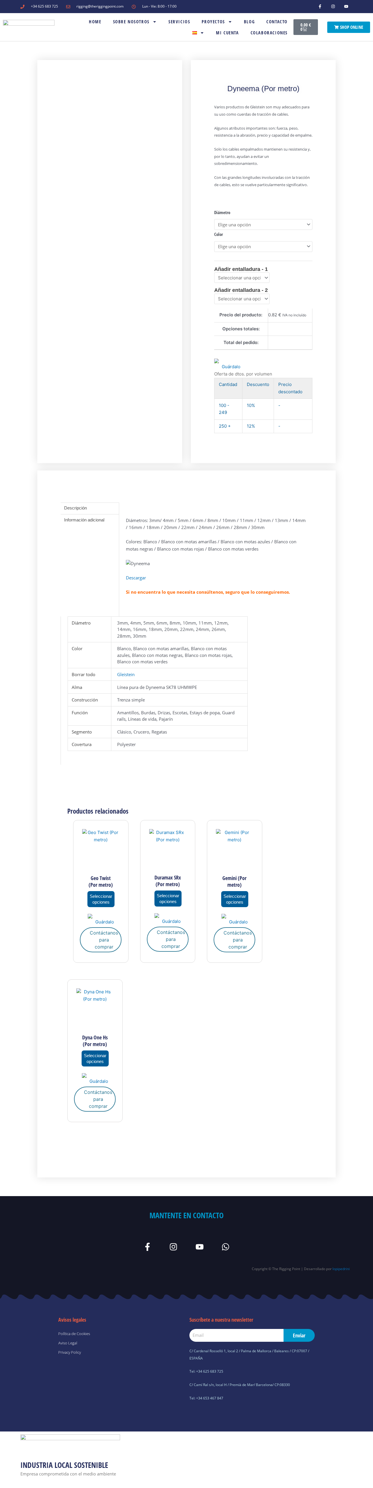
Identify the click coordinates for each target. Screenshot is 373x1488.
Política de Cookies (74, 1333)
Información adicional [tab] (84, 519)
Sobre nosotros (131, 21)
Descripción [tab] (75, 507)
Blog (249, 21)
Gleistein (126, 674)
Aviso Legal (67, 1343)
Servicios (179, 21)
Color (218, 234)
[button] (227, 365)
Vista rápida (101, 866)
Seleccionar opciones (101, 899)
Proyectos (213, 21)
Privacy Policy (69, 1352)
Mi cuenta (227, 33)
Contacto (277, 21)
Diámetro (222, 212)
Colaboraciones (269, 33)
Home (95, 21)
